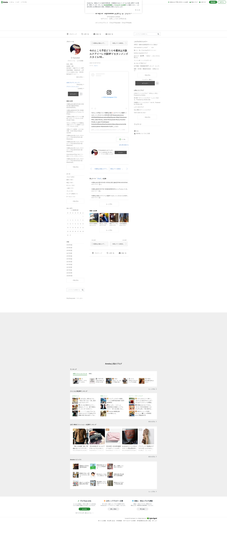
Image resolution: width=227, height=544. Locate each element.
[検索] (158, 34)
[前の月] (71, 210)
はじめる (84, 509)
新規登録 (213, 2)
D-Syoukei (75, 58)
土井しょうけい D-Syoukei (98, 129)
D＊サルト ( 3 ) (71, 196)
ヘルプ (155, 520)
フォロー (120, 152)
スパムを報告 (103, 520)
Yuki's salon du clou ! (140, 112)
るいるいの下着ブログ (140, 63)
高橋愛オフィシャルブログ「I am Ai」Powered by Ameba (147, 103)
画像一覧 (98, 34)
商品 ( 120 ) (70, 182)
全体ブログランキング (73, 82)
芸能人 (90, 373)
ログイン (222, 2)
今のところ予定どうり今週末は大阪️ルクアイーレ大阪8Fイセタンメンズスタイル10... (109, 53)
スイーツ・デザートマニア (136, 396)
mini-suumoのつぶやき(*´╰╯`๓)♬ (144, 47)
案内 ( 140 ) (70, 179)
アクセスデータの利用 (130, 520)
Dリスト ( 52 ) (71, 185)
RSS (137, 131)
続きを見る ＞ (80, 77)
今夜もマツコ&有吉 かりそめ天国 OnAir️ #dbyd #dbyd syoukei (120, 43)
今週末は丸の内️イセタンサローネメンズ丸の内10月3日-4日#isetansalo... (75, 160)
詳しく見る (113, 509)
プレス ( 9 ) (70, 191)
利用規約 (120, 520)
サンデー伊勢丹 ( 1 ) (72, 193)
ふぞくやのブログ (139, 107)
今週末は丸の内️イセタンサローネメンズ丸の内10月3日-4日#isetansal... (75, 137)
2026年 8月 (75, 210)
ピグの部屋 (80, 60)
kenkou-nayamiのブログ (141, 53)
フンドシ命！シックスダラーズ (142, 60)
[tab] (80, 373)
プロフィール (71, 60)
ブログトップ (73, 34)
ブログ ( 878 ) (70, 177)
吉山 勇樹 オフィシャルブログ (142, 110)
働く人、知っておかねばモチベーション (145, 50)
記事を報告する (125, 145)
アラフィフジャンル (72, 86)
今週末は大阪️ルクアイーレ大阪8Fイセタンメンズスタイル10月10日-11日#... (100, 43)
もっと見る (109, 204)
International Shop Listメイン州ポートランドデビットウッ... (75, 155)
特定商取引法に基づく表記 (144, 520)
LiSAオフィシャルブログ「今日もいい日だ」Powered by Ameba (146, 94)
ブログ (95, 65)
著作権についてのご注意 (143, 133)
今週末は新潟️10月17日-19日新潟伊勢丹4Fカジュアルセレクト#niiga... (75, 111)
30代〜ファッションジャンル (80, 373)
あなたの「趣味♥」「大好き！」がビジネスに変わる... (147, 56)
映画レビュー (104, 396)
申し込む (142, 509)
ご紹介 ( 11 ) (70, 188)
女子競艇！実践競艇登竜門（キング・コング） (147, 66)
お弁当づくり (75, 396)
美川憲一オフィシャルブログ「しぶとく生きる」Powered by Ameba (146, 98)
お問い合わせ (112, 520)
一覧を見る (147, 75)
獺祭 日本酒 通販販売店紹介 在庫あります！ (146, 69)
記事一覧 (86, 34)
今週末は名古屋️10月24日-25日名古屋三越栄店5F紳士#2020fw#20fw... (75, 105)
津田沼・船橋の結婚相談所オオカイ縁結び (145, 44)
